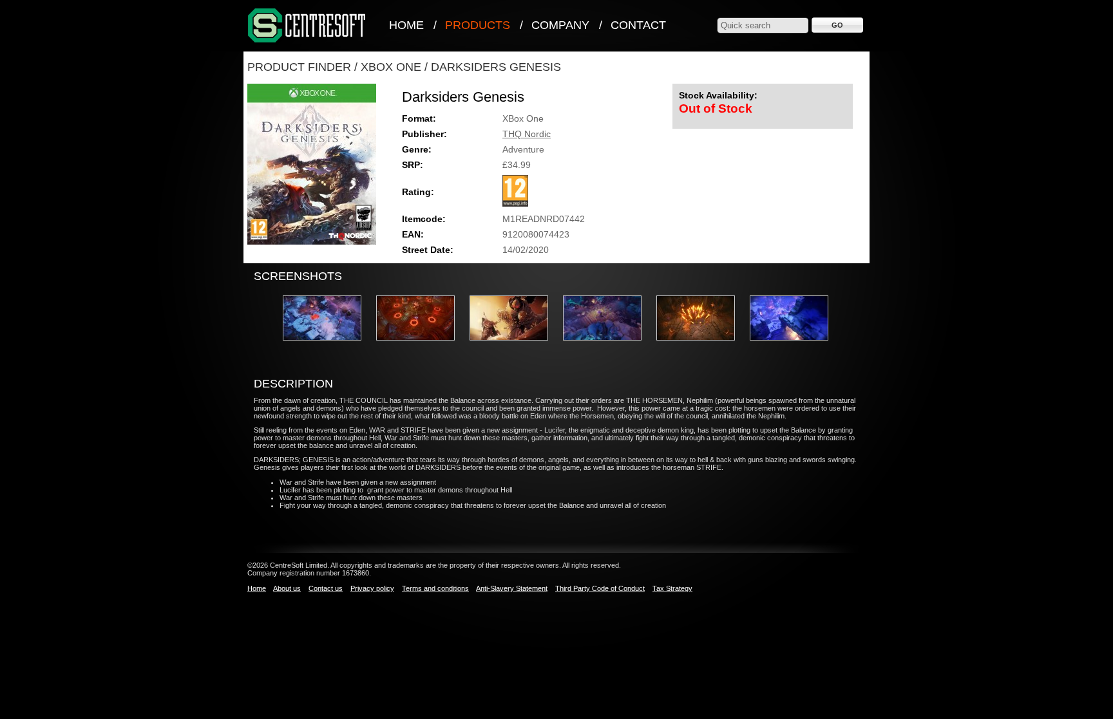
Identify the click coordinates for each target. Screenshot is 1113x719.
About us (287, 588)
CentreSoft (307, 26)
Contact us (326, 588)
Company (560, 25)
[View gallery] (328, 344)
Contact (638, 25)
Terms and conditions (435, 588)
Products (477, 25)
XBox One (391, 67)
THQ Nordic (526, 134)
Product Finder (299, 67)
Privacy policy (372, 588)
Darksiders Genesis (496, 67)
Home (406, 25)
